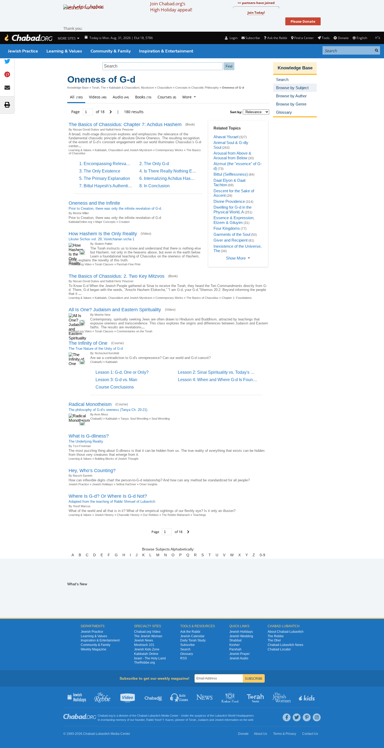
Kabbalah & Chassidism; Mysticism (131, 87)
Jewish (219, 719)
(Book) (190, 124)
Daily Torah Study (193, 640)
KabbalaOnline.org (80, 221)
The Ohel (274, 640)
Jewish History (104, 514)
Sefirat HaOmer (126, 484)
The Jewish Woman (148, 636)
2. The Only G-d (154, 163)
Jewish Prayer (239, 654)
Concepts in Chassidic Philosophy (197, 87)
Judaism (203, 719)
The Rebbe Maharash (176, 514)
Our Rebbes (151, 514)
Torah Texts (256, 697)
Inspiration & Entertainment (166, 51)
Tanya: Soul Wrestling (134, 418)
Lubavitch (154, 715)
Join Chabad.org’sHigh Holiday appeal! (171, 7)
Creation (124, 221)
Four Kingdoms (227, 228)
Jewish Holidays (102, 484)
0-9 (262, 555)
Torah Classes (104, 264)
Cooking (230, 697)
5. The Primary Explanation (104, 178)
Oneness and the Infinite (94, 203)
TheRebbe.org (144, 662)
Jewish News (143, 640)
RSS (183, 658)
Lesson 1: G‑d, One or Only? (122, 372)
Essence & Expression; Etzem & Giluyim (234, 220)
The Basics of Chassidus (202, 297)
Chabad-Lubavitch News (285, 645)
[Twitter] (297, 717)
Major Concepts (105, 221)
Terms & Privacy (284, 734)
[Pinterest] (307, 717)
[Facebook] (287, 717)
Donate (343, 38)
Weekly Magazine (93, 649)
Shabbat (235, 640)
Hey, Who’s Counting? (92, 470)
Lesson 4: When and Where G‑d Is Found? (218, 379)
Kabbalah (111, 361)
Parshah (235, 649)
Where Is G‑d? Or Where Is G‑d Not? (108, 496)
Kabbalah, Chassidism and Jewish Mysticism (123, 150)
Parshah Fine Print (128, 264)
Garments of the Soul (232, 234)
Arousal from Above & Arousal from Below (232, 155)
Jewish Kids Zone (146, 649)
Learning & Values (64, 51)
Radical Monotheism (90, 404)
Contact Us (310, 734)
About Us (260, 734)
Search (185, 649)
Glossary (186, 654)
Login (233, 38)
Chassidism (164, 87)
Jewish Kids (307, 697)
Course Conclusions (115, 387)
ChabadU (96, 361)
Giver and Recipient (231, 240)
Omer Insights (148, 484)
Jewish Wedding (241, 636)
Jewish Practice (23, 51)
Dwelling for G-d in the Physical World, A (233, 209)
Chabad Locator (279, 649)
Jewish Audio (238, 658)
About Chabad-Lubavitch (286, 632)
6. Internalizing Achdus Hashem (169, 178)
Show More (236, 258)
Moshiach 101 (144, 645)
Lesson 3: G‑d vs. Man (116, 379)
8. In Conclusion (154, 186)
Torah (192, 719)
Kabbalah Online (146, 654)
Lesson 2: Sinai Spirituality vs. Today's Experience (225, 372)
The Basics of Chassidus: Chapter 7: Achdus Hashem (125, 124)
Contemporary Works (169, 150)
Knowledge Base (78, 87)
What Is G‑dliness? (89, 436)
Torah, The (99, 87)
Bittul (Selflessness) (231, 174)
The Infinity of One (88, 343)
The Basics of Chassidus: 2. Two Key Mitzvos (116, 276)
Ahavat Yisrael (226, 137)
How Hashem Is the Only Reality (103, 233)
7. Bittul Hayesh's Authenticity (106, 186)
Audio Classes (179, 697)
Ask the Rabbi (277, 38)
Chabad (142, 715)
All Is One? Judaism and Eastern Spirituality (115, 309)
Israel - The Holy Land (150, 658)
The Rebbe (276, 636)
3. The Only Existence (99, 171)
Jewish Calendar (192, 636)
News (205, 697)
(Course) (117, 343)
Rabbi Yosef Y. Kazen (160, 719)
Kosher (234, 645)
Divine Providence (229, 201)
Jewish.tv (128, 697)
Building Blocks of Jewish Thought (116, 458)
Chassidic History (128, 514)
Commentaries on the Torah (134, 331)
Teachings (199, 514)
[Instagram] (317, 717)
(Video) (146, 234)
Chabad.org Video (147, 632)
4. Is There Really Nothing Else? (169, 171)
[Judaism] (28, 38)
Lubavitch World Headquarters (234, 715)
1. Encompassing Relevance (106, 163)
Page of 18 (88, 111)
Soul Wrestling (160, 418)
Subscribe (187, 645)
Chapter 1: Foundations (237, 297)
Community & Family (111, 51)
